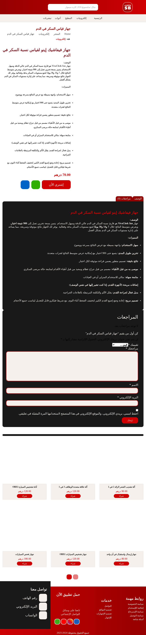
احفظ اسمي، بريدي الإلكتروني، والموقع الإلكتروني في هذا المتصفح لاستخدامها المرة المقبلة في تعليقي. (78, 413)
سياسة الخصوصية (136, 604)
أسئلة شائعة (138, 619)
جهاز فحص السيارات (24, 554)
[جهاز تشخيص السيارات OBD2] (73, 529)
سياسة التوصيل (137, 615)
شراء (121, 496)
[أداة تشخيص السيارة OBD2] (24, 461)
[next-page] (69, 576)
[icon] (25, 7)
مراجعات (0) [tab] (124, 198)
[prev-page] (75, 576)
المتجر (57, 34)
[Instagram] (70, 621)
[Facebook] (25, 184)
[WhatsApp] (35, 184)
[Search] (52, 7)
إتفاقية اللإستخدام (136, 608)
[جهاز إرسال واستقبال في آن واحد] (121, 529)
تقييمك (133, 344)
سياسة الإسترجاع (136, 611)
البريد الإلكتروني (127, 397)
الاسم (133, 384)
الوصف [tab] (138, 198)
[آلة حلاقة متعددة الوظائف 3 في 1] (73, 461)
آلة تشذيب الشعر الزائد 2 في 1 (121, 487)
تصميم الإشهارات (104, 613)
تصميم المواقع (105, 609)
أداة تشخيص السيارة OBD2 (24, 487)
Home (67, 34)
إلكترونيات (44, 34)
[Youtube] (64, 621)
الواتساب (31, 615)
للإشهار (108, 617)
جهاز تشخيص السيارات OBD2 (73, 554)
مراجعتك (132, 348)
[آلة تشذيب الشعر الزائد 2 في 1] (121, 461)
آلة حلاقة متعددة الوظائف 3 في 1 (73, 487)
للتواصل (108, 606)
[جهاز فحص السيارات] (24, 529)
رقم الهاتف (30, 598)
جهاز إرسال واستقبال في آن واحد (121, 554)
